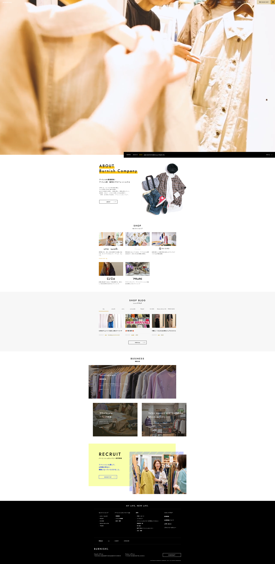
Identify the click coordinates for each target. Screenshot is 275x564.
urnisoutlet (132, 309)
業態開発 (118, 516)
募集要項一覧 (140, 523)
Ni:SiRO (152, 309)
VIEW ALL (268, 154)
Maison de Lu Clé (161, 309)
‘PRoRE (102, 525)
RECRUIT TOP (107, 477)
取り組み (139, 525)
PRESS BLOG (171, 309)
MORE (101, 389)
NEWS (245, 2)
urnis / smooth (103, 516)
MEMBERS (232, 2)
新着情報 (166, 516)
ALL (104, 309)
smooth (113, 309)
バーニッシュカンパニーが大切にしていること (147, 521)
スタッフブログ (168, 512)
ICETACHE (126, 541)
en (108, 541)
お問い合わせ (167, 524)
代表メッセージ (140, 516)
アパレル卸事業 (119, 518)
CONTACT (171, 555)
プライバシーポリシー (170, 527)
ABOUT (219, 2)
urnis (123, 309)
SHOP (225, 2)
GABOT (117, 541)
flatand (142, 309)
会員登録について (169, 520)
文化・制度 (139, 530)
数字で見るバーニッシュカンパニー (145, 528)
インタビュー (140, 518)
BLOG (239, 2)
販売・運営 (118, 521)
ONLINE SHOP (102, 258)
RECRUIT (252, 2)
